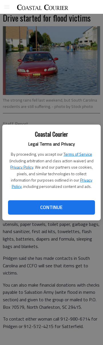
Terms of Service (78, 154)
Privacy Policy (21, 167)
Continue (51, 207)
